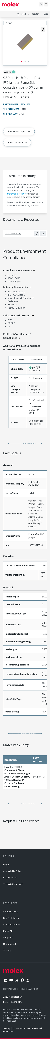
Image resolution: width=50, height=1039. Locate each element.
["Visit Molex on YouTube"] (11, 980)
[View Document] (36, 233)
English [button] (23, 14)
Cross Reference (11, 924)
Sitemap (6, 1028)
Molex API (8, 931)
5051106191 (39, 776)
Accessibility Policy (12, 871)
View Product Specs (17, 131)
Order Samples (10, 943)
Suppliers (8, 937)
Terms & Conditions (13, 884)
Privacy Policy (10, 877)
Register (35, 14)
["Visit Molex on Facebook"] (22, 980)
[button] (43, 29)
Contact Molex (10, 911)
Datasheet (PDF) (13, 233)
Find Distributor (11, 918)
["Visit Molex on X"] (17, 980)
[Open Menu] (46, 4)
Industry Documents (15, 287)
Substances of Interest (17, 315)
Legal (6, 864)
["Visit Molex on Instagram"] (27, 980)
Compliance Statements (17, 270)
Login (46, 14)
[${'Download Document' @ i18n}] (43, 233)
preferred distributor (17, 193)
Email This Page (15, 142)
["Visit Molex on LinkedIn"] (5, 980)
